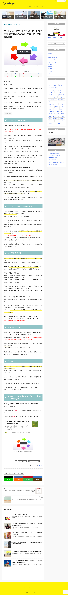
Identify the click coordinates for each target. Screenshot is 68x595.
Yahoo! (60, 85)
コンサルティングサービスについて (19, 514)
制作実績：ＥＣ (51, 66)
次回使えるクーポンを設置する (55, 155)
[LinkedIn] (31, 74)
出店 (50, 109)
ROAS (57, 83)
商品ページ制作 (59, 111)
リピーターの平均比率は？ (54, 153)
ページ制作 (60, 99)
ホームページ (52, 102)
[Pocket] (7, 76)
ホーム (6, 24)
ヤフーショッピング (53, 104)
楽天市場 (50, 71)
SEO (50, 85)
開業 (59, 123)
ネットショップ (23, 461)
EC (6, 71)
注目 (49, 73)
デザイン (60, 97)
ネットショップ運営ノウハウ (25, 71)
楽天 (50, 118)
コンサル (51, 92)
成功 (59, 116)
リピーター (30, 461)
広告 (50, 116)
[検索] (65, 1)
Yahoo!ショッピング (52, 57)
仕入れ (61, 106)
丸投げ (56, 106)
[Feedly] (55, 1)
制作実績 (50, 64)
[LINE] (15, 76)
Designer (50, 53)
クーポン (60, 90)
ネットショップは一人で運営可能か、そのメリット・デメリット (26, 551)
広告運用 (54, 116)
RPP (62, 83)
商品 (61, 109)
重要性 (50, 123)
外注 (58, 113)
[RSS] (23, 76)
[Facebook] (15, 74)
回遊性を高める (52, 159)
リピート (35, 461)
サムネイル (61, 94)
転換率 (57, 121)
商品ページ (51, 111)
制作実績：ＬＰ (51, 68)
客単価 (62, 113)
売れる (50, 113)
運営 (62, 121)
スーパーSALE (52, 97)
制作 (55, 109)
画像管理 (61, 118)
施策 (39, 461)
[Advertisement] (29, 572)
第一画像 (51, 121)
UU (55, 85)
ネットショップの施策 (13, 71)
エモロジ (40, 465)
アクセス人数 (52, 90)
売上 (55, 113)
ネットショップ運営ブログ (15, 24)
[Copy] (38, 76)
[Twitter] (7, 74)
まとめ (50, 161)
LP (53, 83)
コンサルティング (59, 92)
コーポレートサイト (53, 94)
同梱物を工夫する (52, 157)
